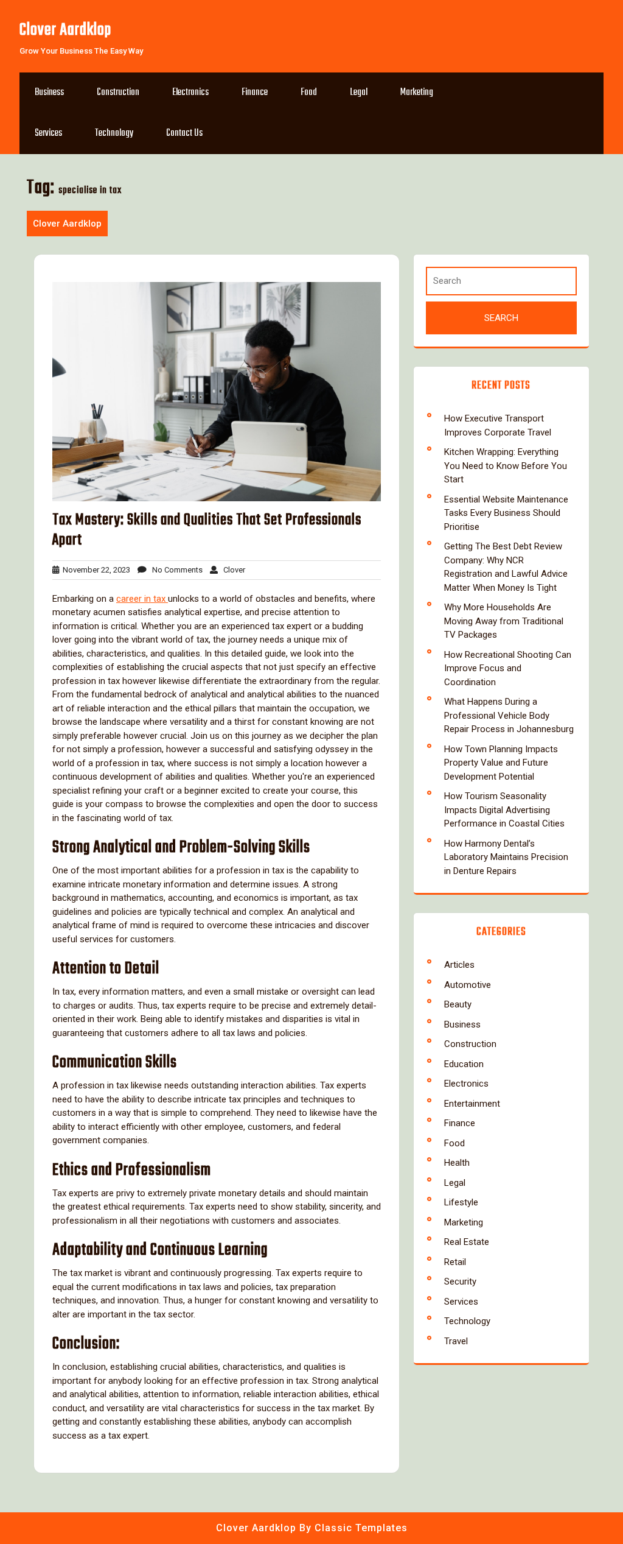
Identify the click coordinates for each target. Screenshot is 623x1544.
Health (457, 1162)
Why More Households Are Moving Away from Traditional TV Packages (503, 621)
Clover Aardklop (65, 30)
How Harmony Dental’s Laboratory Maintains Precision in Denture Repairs (506, 857)
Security (460, 1281)
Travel (456, 1341)
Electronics (190, 92)
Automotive (467, 984)
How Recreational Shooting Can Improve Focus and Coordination (507, 668)
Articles (459, 964)
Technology (114, 133)
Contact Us (184, 133)
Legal (358, 92)
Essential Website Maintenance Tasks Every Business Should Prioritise (506, 513)
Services (48, 133)
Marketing (416, 92)
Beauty (458, 1004)
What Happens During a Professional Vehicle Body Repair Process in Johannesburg (509, 715)
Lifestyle (461, 1202)
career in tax (142, 598)
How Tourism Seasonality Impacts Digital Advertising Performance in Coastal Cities (504, 810)
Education (464, 1064)
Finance (255, 92)
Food (309, 92)
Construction (118, 92)
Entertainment (472, 1103)
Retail (455, 1262)
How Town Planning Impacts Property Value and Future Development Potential (501, 763)
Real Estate (466, 1241)
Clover (231, 569)
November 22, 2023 (94, 569)
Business (49, 92)
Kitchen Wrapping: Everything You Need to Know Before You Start (505, 465)
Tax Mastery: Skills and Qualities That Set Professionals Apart (206, 530)
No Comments (175, 569)
